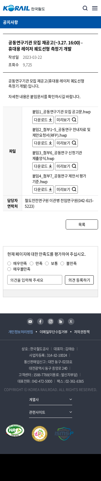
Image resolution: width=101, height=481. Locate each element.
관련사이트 (37, 412)
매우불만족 (21, 269)
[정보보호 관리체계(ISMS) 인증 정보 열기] (64, 433)
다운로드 (41, 119)
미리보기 (64, 119)
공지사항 (10, 22)
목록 (81, 224)
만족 (39, 263)
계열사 (34, 399)
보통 (54, 263)
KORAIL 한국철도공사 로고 (24, 8)
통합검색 (85, 8)
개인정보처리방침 (20, 331)
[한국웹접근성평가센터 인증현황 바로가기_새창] (15, 433)
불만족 (71, 263)
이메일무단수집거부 (54, 331)
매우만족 (20, 263)
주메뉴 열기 (95, 8)
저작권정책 (82, 331)
